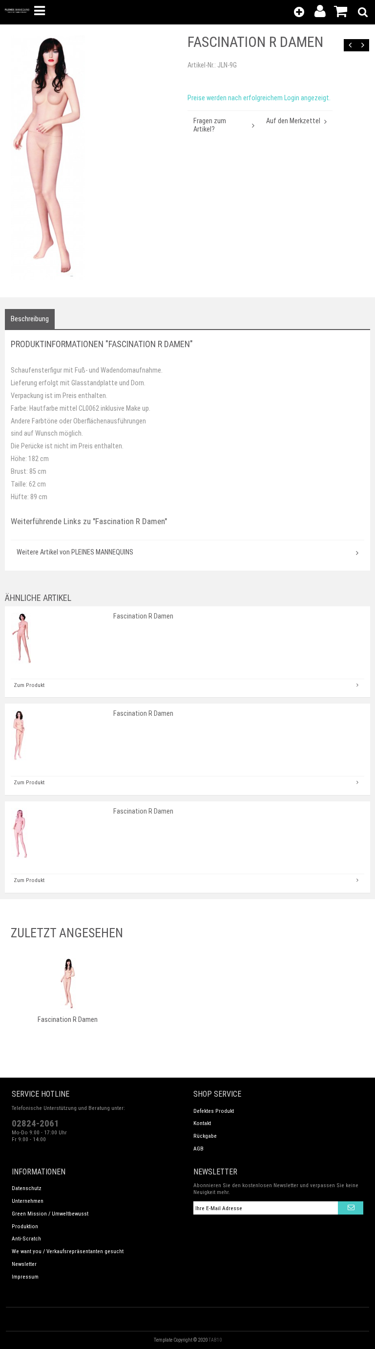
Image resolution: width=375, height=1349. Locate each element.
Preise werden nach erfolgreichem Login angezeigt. (259, 98)
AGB (198, 1148)
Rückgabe (205, 1135)
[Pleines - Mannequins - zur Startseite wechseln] (17, 11)
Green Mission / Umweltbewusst (50, 1213)
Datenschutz (27, 1188)
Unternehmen (27, 1200)
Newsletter (24, 1264)
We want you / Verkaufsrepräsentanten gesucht (68, 1251)
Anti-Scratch (26, 1238)
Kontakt (202, 1123)
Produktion (25, 1226)
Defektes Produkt (213, 1110)
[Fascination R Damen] (96, 157)
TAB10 (215, 1340)
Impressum (25, 1276)
